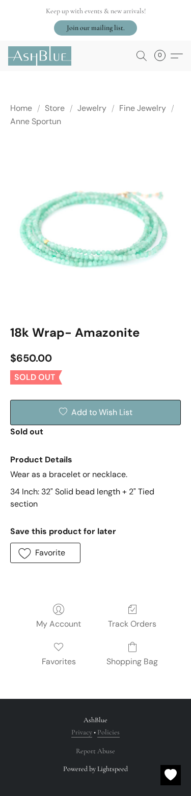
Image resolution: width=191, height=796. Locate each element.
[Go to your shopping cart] (163, 56)
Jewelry (91, 108)
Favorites (59, 661)
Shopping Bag (132, 661)
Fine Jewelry (142, 108)
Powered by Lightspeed (95, 768)
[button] (95, 28)
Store (55, 108)
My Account (58, 623)
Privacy (81, 732)
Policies (108, 732)
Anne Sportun (35, 121)
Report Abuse (95, 751)
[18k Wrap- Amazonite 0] (95, 224)
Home (21, 108)
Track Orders (132, 623)
